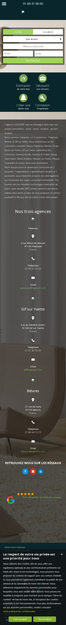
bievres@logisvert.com (33, 451)
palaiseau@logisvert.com (33, 287)
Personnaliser (44, 619)
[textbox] (33, 46)
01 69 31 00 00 (33, 4)
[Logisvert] (33, 14)
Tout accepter (20, 619)
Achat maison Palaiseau (15, 547)
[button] (18, 32)
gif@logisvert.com (33, 369)
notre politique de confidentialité (19, 611)
